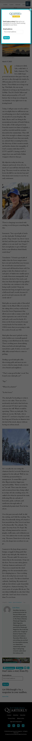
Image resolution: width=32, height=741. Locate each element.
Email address (7, 29)
